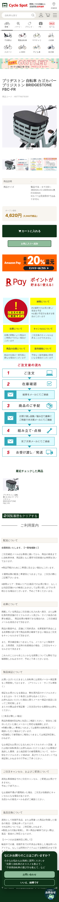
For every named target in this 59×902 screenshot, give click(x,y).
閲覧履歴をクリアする (21, 516)
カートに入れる (31, 231)
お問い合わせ (29, 874)
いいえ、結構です (29, 882)
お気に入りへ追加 (29, 243)
